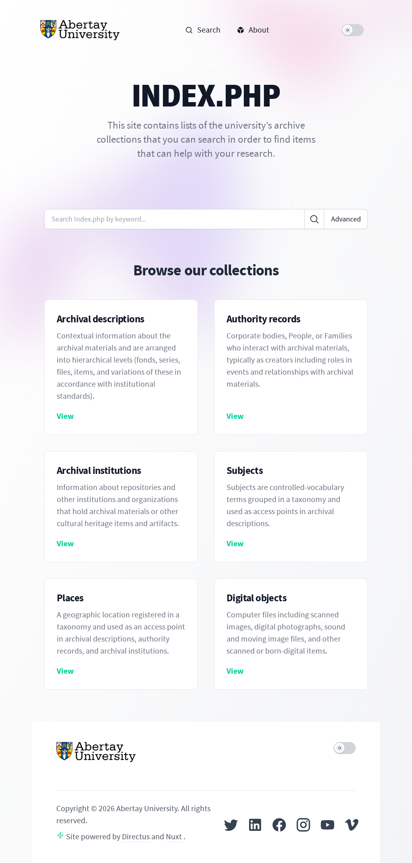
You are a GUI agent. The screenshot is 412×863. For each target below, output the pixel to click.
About (259, 30)
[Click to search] (314, 219)
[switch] (353, 30)
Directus (136, 837)
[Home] (80, 30)
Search (208, 30)
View (65, 416)
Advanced (346, 219)
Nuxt (174, 837)
